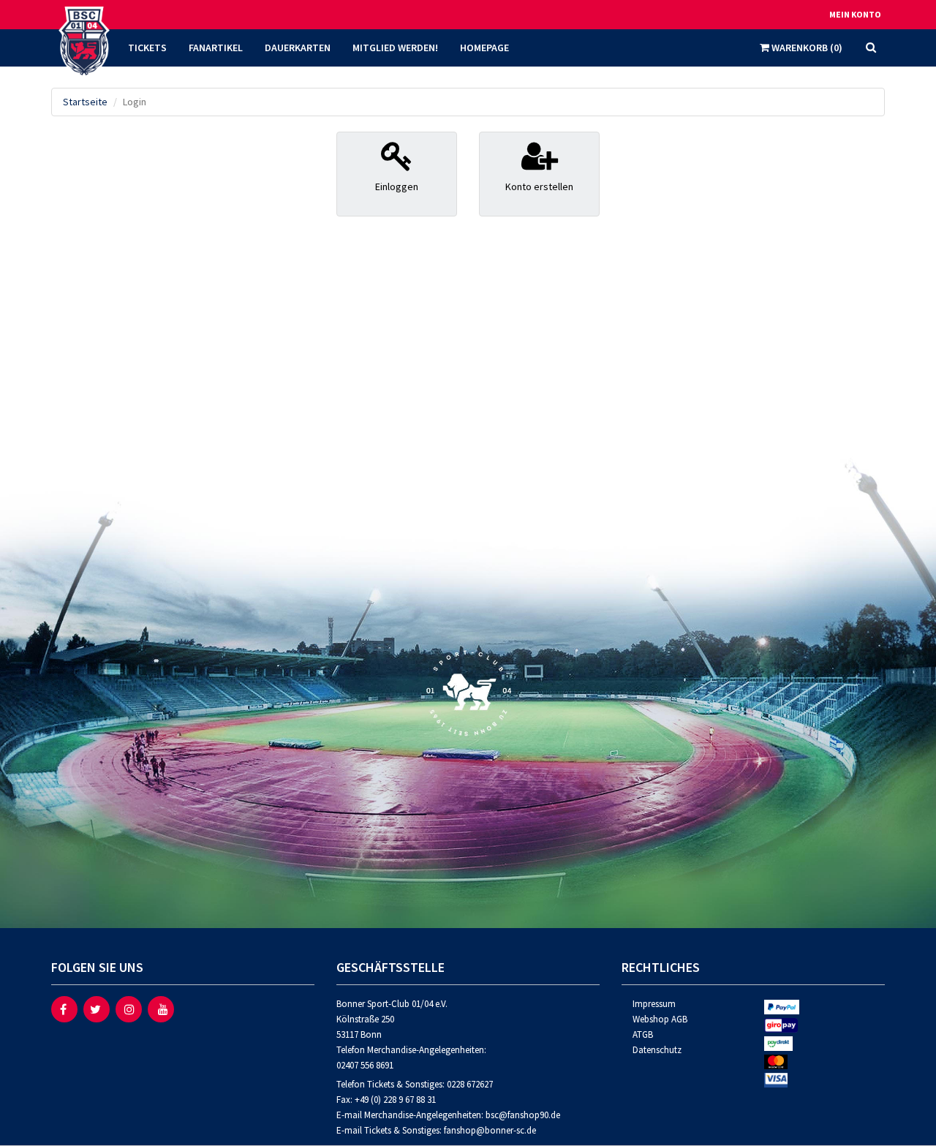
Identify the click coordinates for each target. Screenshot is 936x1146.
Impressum (654, 1004)
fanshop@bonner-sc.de (490, 1130)
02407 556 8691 (364, 1065)
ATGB (643, 1034)
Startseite (85, 101)
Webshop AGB (660, 1019)
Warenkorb (805, 47)
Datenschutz (657, 1050)
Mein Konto (855, 14)
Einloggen (396, 186)
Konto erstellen (539, 186)
